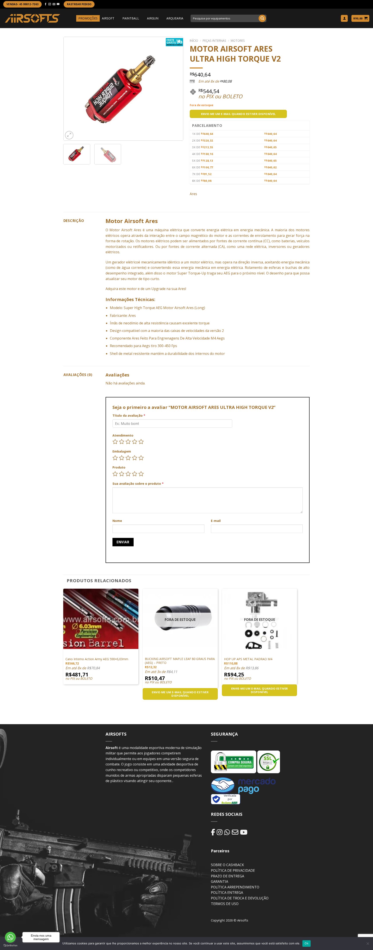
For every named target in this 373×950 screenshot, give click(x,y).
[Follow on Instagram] (49, 4)
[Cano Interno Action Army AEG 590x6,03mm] (100, 619)
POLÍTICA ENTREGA (227, 892)
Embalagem (121, 451)
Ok (306, 943)
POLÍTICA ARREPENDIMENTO (235, 887)
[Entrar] (344, 18)
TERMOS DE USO (225, 903)
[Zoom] (69, 135)
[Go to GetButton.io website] (10, 945)
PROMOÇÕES (88, 18)
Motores (238, 40)
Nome (117, 521)
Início (194, 40)
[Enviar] (262, 18)
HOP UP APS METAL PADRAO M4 (248, 659)
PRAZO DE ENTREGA (227, 876)
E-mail (216, 521)
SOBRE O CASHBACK (227, 864)
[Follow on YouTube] (58, 4)
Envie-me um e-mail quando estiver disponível (238, 114)
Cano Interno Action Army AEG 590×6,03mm (96, 659)
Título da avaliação (128, 415)
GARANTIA (219, 881)
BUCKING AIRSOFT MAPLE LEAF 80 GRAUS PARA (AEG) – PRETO (180, 661)
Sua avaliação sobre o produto (138, 483)
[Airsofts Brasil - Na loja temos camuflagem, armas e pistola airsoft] (32, 18)
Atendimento (122, 435)
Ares (193, 193)
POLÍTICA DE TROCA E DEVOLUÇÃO (240, 898)
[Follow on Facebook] (45, 4)
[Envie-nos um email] (54, 4)
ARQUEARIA (174, 18)
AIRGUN (152, 18)
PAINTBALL (130, 18)
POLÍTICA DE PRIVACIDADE (233, 870)
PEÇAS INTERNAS (214, 40)
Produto (118, 467)
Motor (114, 230)
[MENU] (72, 18)
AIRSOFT (108, 18)
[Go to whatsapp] (10, 937)
